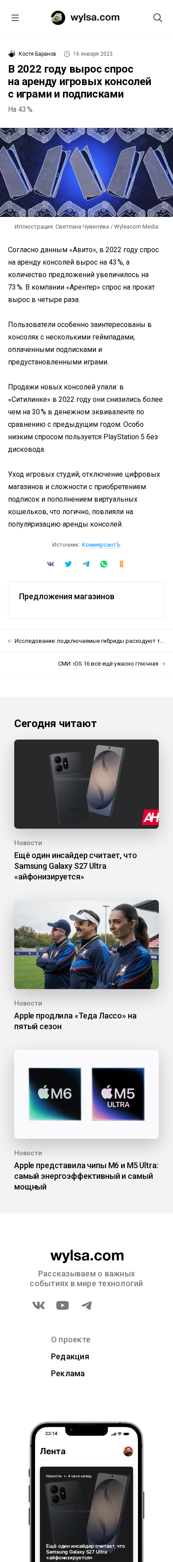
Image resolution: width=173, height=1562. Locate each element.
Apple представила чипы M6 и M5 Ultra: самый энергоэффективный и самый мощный (86, 1176)
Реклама (68, 1373)
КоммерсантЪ (101, 544)
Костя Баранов (37, 54)
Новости (28, 843)
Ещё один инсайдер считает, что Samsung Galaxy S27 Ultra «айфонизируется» (75, 866)
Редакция (70, 1356)
